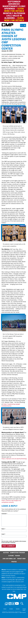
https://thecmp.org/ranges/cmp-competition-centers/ (11, 501)
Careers (18, 609)
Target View (21, 558)
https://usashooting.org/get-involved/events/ (11, 405)
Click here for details (14, 9)
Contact (11, 609)
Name (3, 528)
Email (3, 534)
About (5, 609)
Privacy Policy (24, 609)
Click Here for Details (14, 19)
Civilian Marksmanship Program (7, 24)
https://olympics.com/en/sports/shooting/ (14, 459)
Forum (17, 556)
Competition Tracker (17, 552)
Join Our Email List (9, 558)
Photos (14, 562)
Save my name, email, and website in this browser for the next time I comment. (14, 542)
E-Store (11, 556)
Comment (4, 513)
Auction (6, 552)
